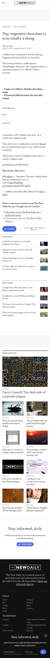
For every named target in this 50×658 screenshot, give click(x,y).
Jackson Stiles (7, 46)
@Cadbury (8, 177)
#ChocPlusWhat (15, 183)
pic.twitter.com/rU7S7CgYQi (16, 186)
